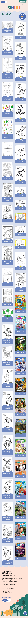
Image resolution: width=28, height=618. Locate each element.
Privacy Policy (5, 584)
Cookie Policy (12, 584)
